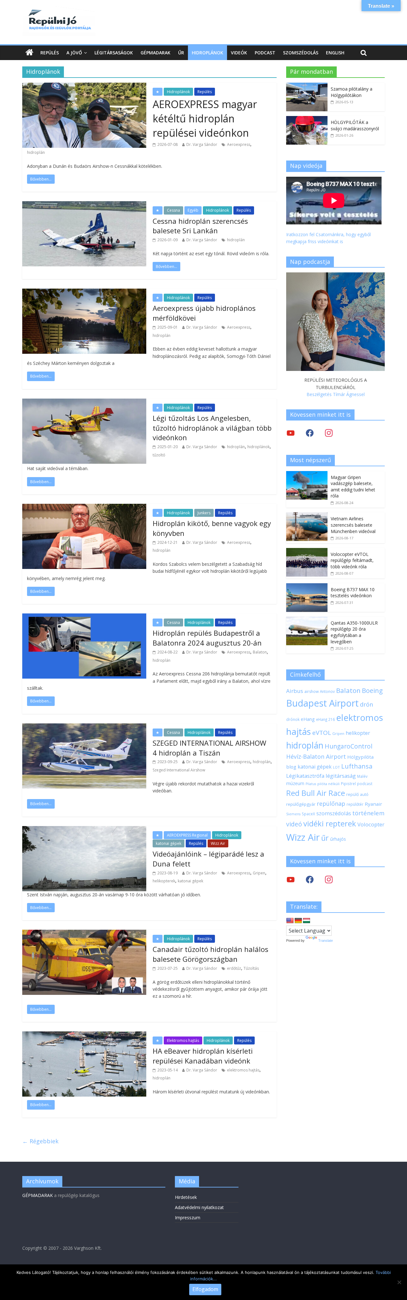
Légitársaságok (113, 53)
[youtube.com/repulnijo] (290, 879)
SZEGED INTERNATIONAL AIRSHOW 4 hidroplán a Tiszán (209, 747)
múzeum (295, 783)
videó (294, 824)
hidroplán (36, 152)
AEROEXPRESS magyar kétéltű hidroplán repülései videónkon (205, 118)
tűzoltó (159, 455)
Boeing (372, 690)
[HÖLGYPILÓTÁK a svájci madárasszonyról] (307, 119)
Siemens (293, 814)
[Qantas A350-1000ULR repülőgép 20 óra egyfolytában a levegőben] (307, 620)
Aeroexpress (238, 144)
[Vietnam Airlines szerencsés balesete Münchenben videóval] (307, 516)
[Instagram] (328, 433)
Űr (181, 53)
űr (325, 838)
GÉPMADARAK (37, 1195)
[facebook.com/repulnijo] (309, 879)
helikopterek (164, 881)
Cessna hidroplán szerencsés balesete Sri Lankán (200, 226)
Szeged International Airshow (179, 770)
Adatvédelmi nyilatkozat (199, 1207)
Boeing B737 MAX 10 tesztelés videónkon (353, 592)
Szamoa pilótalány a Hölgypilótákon (351, 92)
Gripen (259, 873)
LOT (336, 767)
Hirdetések (186, 1197)
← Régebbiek (40, 1141)
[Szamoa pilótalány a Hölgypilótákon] (307, 86)
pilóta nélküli (328, 783)
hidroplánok (258, 446)
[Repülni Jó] (58, 10)
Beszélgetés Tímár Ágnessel (336, 394)
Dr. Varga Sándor (201, 144)
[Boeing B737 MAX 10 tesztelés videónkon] (307, 587)
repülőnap (331, 803)
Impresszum (187, 1217)
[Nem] (399, 1282)
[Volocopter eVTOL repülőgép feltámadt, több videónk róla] (307, 551)
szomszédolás (333, 813)
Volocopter (370, 824)
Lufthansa (356, 766)
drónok (293, 719)
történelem (368, 813)
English (335, 53)
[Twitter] (290, 433)
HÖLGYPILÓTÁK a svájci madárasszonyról (355, 125)
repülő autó (357, 794)
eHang (308, 719)
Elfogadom (205, 1289)
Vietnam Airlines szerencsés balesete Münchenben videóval (353, 525)
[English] (290, 921)
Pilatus (311, 784)
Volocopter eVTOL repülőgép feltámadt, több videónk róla (352, 560)
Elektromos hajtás (183, 1040)
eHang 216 (325, 719)
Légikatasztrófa (305, 775)
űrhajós (338, 839)
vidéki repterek (329, 823)
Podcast (265, 53)
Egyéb (193, 210)
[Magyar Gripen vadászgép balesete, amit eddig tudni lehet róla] (307, 474)
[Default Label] (328, 879)
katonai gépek (168, 843)
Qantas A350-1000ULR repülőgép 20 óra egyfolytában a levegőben (354, 632)
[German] (298, 921)
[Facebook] (309, 433)
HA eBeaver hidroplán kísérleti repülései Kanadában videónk (203, 1055)
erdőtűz (234, 968)
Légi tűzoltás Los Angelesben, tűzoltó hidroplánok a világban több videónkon (212, 427)
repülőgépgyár (300, 804)
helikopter (358, 732)
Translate (325, 940)
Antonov (327, 691)
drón (366, 704)
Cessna (173, 210)
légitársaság (341, 775)
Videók (239, 53)
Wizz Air (218, 843)
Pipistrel (348, 783)
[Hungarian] (306, 921)
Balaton (260, 652)
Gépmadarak (155, 53)
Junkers (203, 513)
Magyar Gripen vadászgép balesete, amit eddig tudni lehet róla (353, 486)
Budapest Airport (322, 703)
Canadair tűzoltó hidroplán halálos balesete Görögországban (210, 954)
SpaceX (308, 813)
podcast (364, 783)
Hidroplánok (207, 53)
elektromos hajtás (243, 1070)
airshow (311, 691)
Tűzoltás (251, 968)
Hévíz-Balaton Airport (316, 756)
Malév (362, 776)
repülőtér (355, 804)
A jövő (74, 53)
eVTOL (321, 733)
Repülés (49, 53)
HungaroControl (348, 746)
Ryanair (373, 804)
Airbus (294, 690)
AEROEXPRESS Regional (187, 835)
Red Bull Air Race (315, 793)
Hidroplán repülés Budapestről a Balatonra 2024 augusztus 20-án (207, 637)
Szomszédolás (300, 53)
